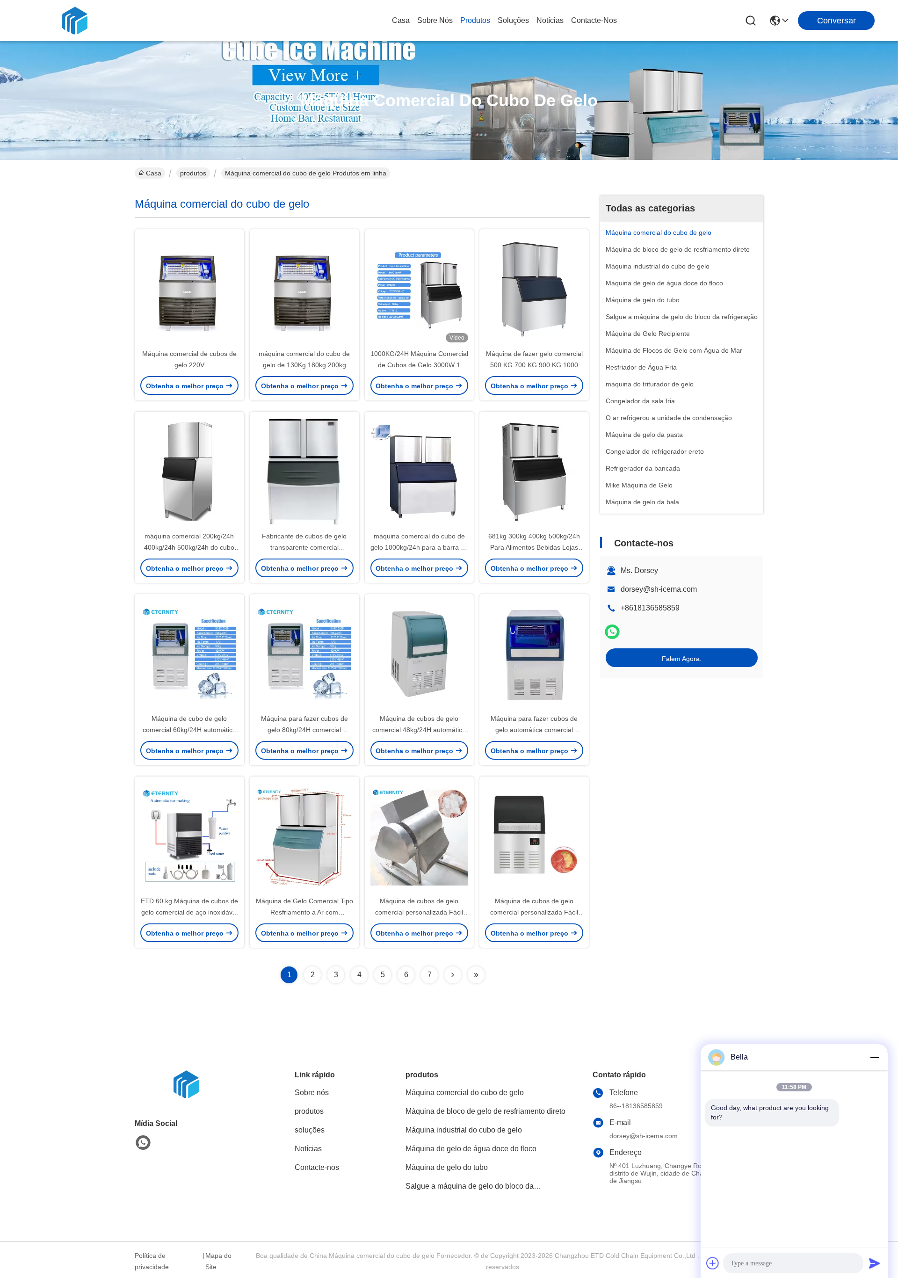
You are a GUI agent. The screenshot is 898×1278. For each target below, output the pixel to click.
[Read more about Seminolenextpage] (452, 974)
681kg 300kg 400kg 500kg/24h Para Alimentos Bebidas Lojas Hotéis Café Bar (534, 547)
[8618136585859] (143, 1142)
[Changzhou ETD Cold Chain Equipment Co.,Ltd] (74, 21)
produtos (475, 20)
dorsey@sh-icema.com (659, 589)
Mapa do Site (218, 1261)
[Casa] (186, 1096)
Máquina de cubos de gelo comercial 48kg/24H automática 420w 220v (419, 730)
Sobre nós (435, 20)
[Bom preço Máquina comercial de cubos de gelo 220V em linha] (189, 288)
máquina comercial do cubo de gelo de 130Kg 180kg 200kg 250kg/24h (304, 365)
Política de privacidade (152, 1261)
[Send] (874, 1263)
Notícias (550, 20)
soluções (513, 20)
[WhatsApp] (612, 631)
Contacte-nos (594, 20)
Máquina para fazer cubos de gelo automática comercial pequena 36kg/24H (534, 730)
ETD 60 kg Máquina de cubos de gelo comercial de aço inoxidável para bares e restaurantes (189, 912)
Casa (401, 20)
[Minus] (874, 1057)
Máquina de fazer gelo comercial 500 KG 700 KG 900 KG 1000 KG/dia (534, 365)
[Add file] (712, 1263)
